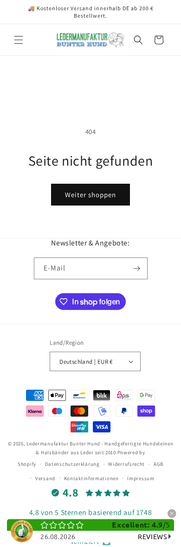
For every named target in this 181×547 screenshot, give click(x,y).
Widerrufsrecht (126, 464)
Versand (45, 478)
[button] (18, 40)
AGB (158, 464)
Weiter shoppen (90, 194)
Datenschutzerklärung (72, 464)
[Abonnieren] (137, 268)
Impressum (140, 478)
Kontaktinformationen (91, 478)
